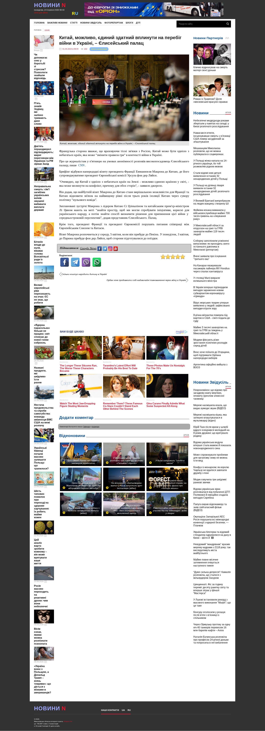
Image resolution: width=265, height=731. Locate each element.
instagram (95, 427)
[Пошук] (228, 24)
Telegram (86, 427)
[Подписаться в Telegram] (105, 248)
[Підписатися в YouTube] (116, 248)
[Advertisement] (124, 304)
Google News (88, 248)
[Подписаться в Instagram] (110, 248)
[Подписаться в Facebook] (100, 248)
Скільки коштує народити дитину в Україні (84, 274)
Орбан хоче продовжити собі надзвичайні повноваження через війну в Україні (146, 280)
